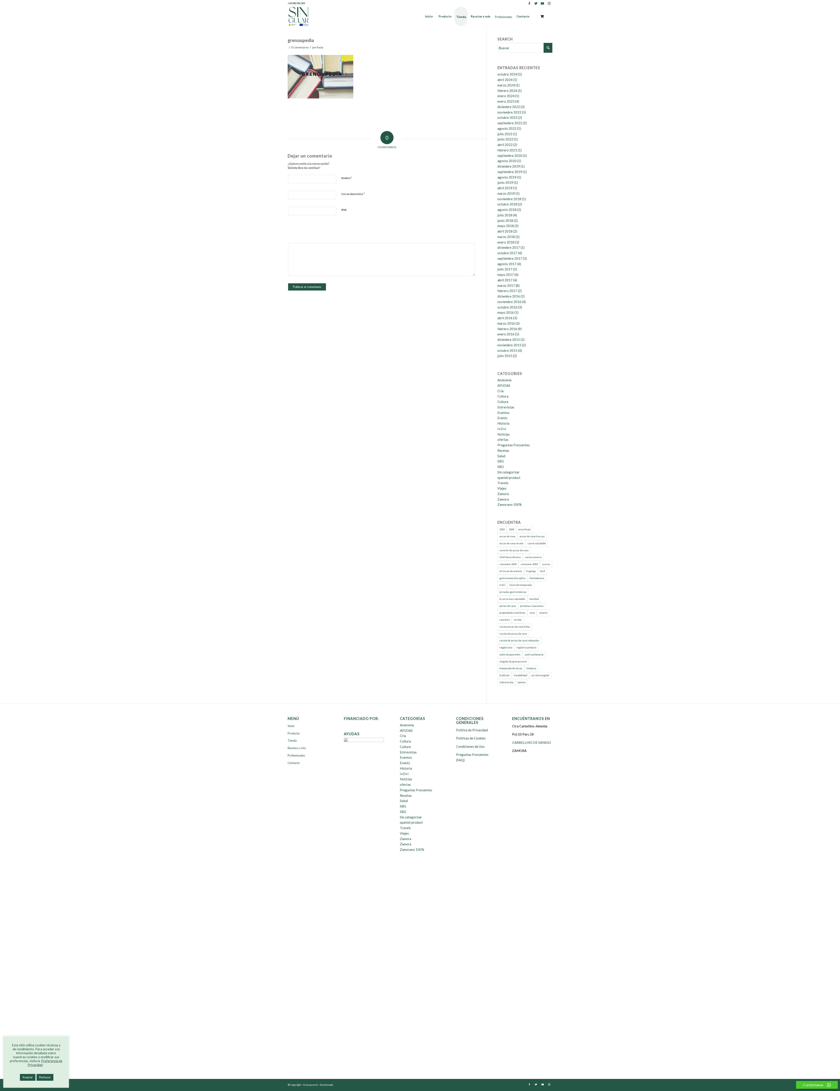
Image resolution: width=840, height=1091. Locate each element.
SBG (500, 461)
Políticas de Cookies (471, 738)
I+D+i (501, 429)
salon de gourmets (509, 654)
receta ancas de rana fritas (514, 626)
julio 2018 (504, 215)
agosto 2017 (506, 264)
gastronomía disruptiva (512, 578)
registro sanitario (526, 647)
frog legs (531, 571)
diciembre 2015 (508, 339)
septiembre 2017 (509, 258)
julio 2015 (504, 356)
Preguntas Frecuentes (513, 445)
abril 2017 (505, 280)
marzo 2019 (506, 193)
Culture (502, 402)
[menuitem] (429, 16)
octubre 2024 (507, 74)
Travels (502, 483)
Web (344, 209)
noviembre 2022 (509, 112)
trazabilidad (520, 675)
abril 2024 (505, 80)
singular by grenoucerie (513, 661)
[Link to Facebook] (529, 3)
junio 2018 (505, 220)
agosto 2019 (506, 177)
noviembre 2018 (509, 199)
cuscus (546, 564)
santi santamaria (534, 654)
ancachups (524, 529)
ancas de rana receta (511, 543)
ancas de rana (507, 536)
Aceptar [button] (28, 1077)
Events (502, 418)
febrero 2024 (507, 91)
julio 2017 (504, 269)
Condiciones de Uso (470, 746)
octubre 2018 (507, 204)
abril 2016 (505, 318)
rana (532, 612)
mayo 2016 (505, 312)
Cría (500, 391)
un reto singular (540, 675)
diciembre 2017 (508, 247)
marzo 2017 (506, 285)
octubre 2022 (507, 117)
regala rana (505, 647)
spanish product (508, 478)
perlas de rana (507, 605)
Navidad (534, 598)
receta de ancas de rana (513, 633)
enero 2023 (505, 101)
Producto (294, 733)
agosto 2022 (506, 128)
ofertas (502, 439)
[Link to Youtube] (542, 3)
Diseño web (326, 1084)
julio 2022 (504, 134)
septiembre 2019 (509, 172)
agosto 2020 (506, 161)
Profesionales (296, 755)
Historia (503, 423)
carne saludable (537, 543)
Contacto (294, 763)
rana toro (504, 619)
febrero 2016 (507, 329)
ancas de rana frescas (532, 536)
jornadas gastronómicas (513, 591)
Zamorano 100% (509, 504)
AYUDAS (503, 385)
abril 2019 (505, 188)
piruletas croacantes (532, 605)
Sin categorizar (508, 472)
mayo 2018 (505, 226)
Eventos (503, 413)
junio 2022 (505, 139)
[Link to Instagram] (549, 3)
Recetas (503, 450)
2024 (511, 529)
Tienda (292, 740)
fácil (542, 571)
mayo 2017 (505, 275)
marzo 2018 (506, 237)
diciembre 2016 (508, 296)
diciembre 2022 (508, 107)
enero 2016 (505, 334)
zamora (522, 682)
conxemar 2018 (507, 564)
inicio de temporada (520, 584)
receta (518, 619)
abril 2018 (505, 231)
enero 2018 (505, 242)
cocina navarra (533, 557)
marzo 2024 (506, 85)
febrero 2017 (507, 291)
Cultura (502, 396)
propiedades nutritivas (512, 612)
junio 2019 (505, 182)
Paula (320, 47)
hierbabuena (537, 578)
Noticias (503, 434)
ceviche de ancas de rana (513, 550)
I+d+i (502, 584)
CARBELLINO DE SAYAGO (531, 742)
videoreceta (506, 682)
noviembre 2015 (509, 345)
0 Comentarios (300, 47)
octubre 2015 (507, 350)
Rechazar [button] (45, 1077)
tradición (504, 675)
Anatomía (504, 380)
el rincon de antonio (510, 571)
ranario (543, 612)
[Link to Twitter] (536, 3)
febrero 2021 (507, 150)
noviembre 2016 (509, 302)
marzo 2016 (506, 323)
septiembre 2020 (509, 156)
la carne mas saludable (512, 598)
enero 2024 (505, 96)
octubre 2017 (507, 253)
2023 (502, 529)
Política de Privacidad (472, 730)
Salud (501, 456)
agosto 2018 (506, 210)
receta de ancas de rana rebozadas (519, 640)
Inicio (291, 726)
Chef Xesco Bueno (510, 557)
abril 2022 (505, 145)
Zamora (503, 494)
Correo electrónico (353, 194)
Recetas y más (297, 748)
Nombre (346, 178)
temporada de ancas (510, 668)
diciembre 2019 (508, 166)
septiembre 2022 (509, 123)
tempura (531, 668)
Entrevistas (505, 407)
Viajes (501, 488)
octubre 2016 (507, 307)
